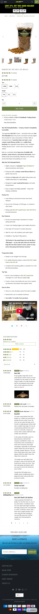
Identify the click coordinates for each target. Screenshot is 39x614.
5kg (9, 94)
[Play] (19, 36)
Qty (3, 99)
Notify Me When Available (9, 115)
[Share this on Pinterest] (22, 326)
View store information (10, 122)
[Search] (32, 2)
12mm (4, 86)
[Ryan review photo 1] (21, 394)
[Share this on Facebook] (17, 326)
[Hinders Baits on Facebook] (16, 589)
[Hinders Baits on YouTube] (19, 589)
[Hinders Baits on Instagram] (22, 589)
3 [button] (19, 523)
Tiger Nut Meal (27, 166)
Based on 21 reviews (9, 341)
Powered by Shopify (19, 601)
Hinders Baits (10, 599)
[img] (7, 371)
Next (23, 14)
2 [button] (15, 523)
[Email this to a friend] (26, 326)
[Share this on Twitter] (12, 326)
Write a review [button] (19, 344)
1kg (4, 94)
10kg (14, 94)
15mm (10, 86)
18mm (16, 86)
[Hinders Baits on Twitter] (13, 589)
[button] (6, 73)
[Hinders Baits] (19, 2)
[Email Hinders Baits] (25, 589)
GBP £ (18, 595)
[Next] (35, 36)
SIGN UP (32, 552)
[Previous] (3, 36)
